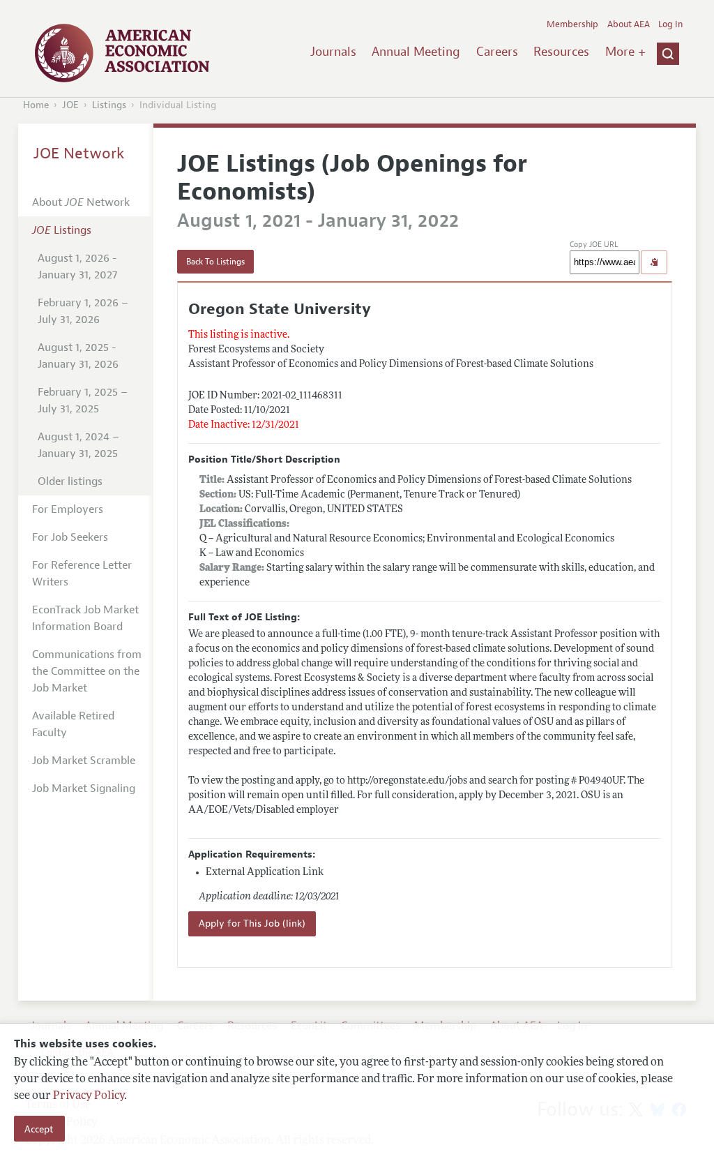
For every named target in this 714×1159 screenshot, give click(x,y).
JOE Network (79, 153)
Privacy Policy (88, 1096)
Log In (670, 24)
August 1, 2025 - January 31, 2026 (78, 356)
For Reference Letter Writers (82, 573)
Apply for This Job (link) (252, 923)
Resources (561, 51)
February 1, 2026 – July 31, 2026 (83, 311)
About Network (81, 202)
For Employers (67, 509)
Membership (572, 24)
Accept (39, 1129)
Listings (109, 105)
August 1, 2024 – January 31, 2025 (78, 445)
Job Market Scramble (83, 761)
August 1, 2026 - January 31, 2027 (77, 266)
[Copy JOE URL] (654, 262)
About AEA (628, 24)
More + (625, 51)
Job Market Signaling (83, 788)
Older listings (70, 481)
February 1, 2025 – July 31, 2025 (83, 400)
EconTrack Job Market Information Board (85, 618)
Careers (497, 51)
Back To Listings (215, 261)
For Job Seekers (70, 537)
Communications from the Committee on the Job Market (87, 671)
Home (36, 105)
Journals (333, 51)
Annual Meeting (416, 51)
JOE (70, 105)
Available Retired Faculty (73, 724)
